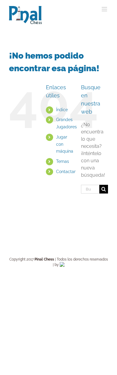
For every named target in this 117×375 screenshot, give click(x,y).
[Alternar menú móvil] (105, 9)
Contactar (66, 171)
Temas (62, 161)
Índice (62, 109)
